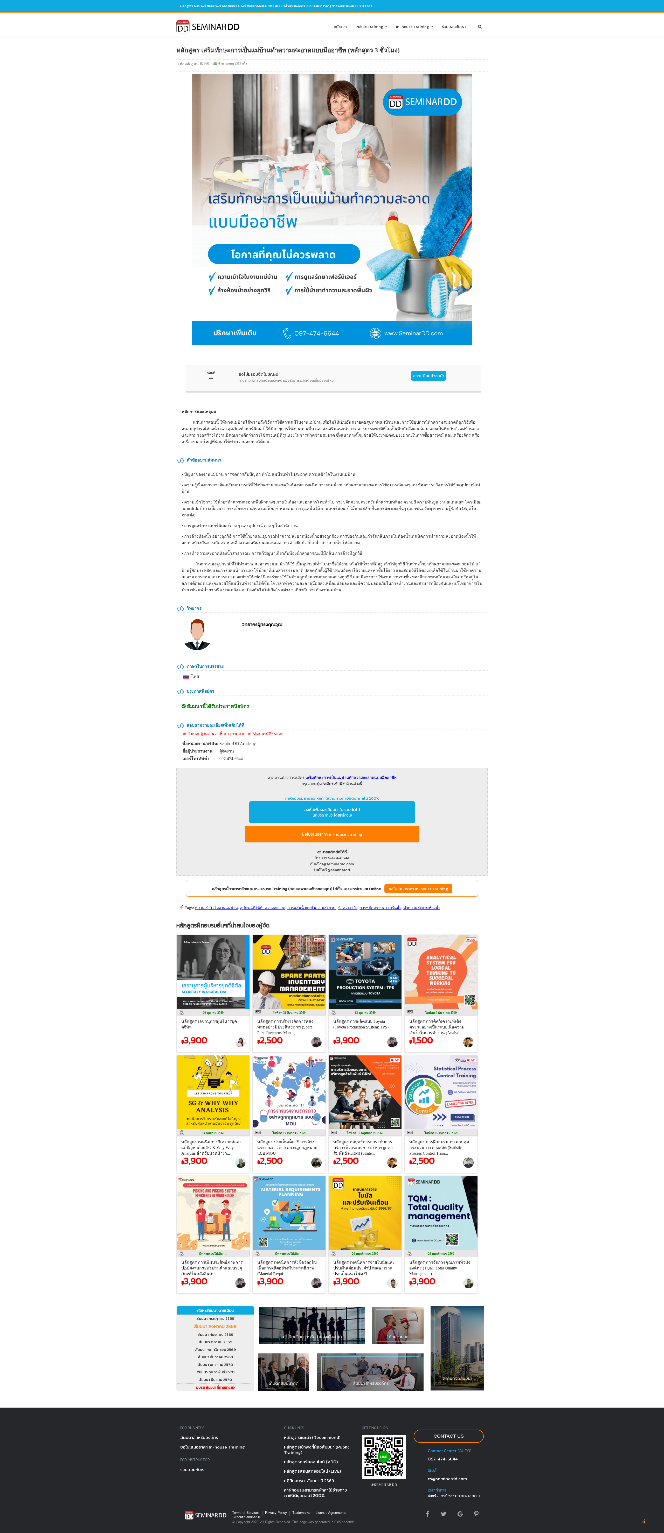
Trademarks (301, 1513)
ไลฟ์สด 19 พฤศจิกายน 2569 (365, 1133)
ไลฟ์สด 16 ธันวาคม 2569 (441, 1133)
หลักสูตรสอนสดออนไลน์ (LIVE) (312, 1471)
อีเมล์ (432, 1470)
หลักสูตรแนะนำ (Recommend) (312, 1437)
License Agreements (331, 1513)
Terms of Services (246, 1513)
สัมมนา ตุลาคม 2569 (215, 1342)
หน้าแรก (340, 27)
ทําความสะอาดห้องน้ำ (421, 908)
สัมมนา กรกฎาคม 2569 (215, 1318)
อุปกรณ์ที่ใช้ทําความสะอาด (262, 908)
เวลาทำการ (437, 1490)
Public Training (370, 27)
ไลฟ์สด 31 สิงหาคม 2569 (289, 1012)
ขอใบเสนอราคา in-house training (332, 834)
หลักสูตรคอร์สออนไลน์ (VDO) (311, 1461)
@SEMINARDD (384, 1485)
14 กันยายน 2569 (213, 1133)
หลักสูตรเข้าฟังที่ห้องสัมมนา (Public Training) (317, 1450)
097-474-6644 (443, 1459)
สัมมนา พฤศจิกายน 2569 (215, 1349)
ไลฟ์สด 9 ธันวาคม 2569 (441, 1012)
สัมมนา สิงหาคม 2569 (215, 1326)
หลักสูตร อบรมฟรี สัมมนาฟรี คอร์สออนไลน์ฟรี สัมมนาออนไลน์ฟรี (226, 6)
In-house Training (413, 27)
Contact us (449, 1436)
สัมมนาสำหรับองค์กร (290, 6)
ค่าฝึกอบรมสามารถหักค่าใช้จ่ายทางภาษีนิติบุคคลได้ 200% (332, 798)
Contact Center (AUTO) (449, 1450)
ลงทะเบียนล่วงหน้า (428, 376)
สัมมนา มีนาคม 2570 (215, 1379)
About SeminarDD (247, 1517)
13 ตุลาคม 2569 (365, 1012)
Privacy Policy (276, 1513)
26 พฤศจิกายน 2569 (365, 1253)
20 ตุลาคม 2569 (213, 1012)
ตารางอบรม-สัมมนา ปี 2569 (352, 6)
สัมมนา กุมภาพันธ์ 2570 (215, 1372)
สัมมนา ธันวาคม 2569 (215, 1357)
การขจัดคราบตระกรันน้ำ (380, 908)
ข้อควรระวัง (347, 908)
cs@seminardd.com (447, 1478)
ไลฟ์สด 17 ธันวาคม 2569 (289, 1133)
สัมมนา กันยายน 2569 (215, 1334)
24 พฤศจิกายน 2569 (441, 1253)
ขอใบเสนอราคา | (319, 6)
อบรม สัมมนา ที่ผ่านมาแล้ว (215, 1387)
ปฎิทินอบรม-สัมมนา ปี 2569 (309, 1480)
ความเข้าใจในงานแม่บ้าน (216, 908)
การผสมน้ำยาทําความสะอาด (311, 908)
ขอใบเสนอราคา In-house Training (418, 889)
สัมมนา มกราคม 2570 (215, 1364)
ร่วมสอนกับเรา (454, 27)
